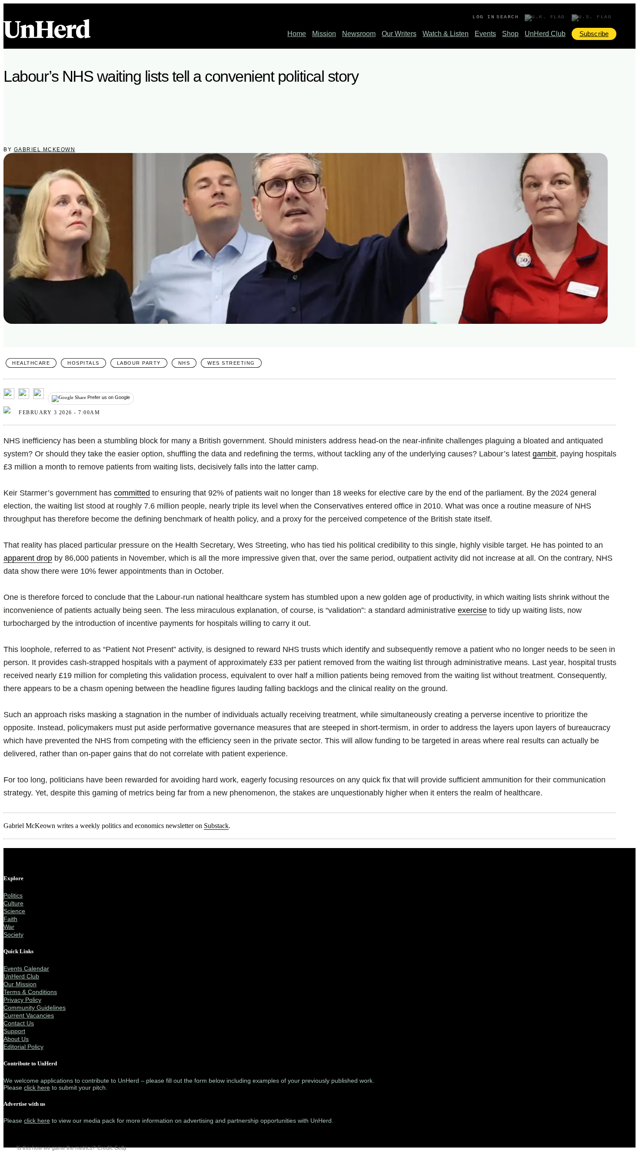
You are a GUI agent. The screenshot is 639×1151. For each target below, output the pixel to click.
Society (13, 934)
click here (37, 1087)
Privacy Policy (22, 999)
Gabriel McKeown (45, 149)
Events (485, 33)
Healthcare (31, 363)
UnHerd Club (545, 33)
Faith (10, 918)
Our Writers (399, 33)
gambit (544, 453)
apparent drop (27, 558)
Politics (13, 895)
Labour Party (139, 363)
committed (132, 493)
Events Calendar (26, 968)
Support (14, 1031)
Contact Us (18, 1023)
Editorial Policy (23, 1046)
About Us (16, 1038)
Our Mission (20, 984)
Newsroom (359, 33)
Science (14, 911)
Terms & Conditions (30, 991)
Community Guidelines (34, 1007)
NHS (184, 363)
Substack (216, 825)
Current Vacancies (28, 1015)
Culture (13, 903)
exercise (472, 610)
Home (296, 33)
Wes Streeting (231, 363)
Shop (510, 33)
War (8, 926)
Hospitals (83, 363)
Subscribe (594, 33)
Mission (324, 33)
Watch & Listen (446, 33)
